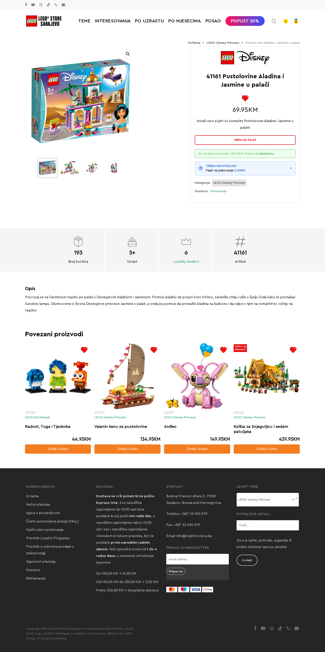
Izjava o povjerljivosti (43, 513)
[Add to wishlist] (245, 98)
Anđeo (170, 426)
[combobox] (268, 500)
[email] (63, 4)
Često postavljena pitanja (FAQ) (52, 521)
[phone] (56, 4)
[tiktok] (48, 4)
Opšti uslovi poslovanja (44, 530)
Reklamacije (36, 578)
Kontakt (247, 560)
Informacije (218, 191)
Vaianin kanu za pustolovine (120, 426)
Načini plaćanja (38, 504)
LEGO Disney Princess (222, 42)
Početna (194, 42)
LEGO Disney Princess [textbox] (266, 499)
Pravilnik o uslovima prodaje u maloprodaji (50, 550)
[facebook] (26, 4)
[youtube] (33, 4)
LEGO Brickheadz (37, 417)
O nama (32, 496)
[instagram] (40, 4)
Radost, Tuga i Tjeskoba (48, 426)
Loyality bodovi (186, 261)
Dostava (33, 570)
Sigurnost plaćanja (40, 561)
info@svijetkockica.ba (194, 536)
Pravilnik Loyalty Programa (47, 538)
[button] (128, 54)
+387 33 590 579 (194, 514)
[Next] (116, 168)
